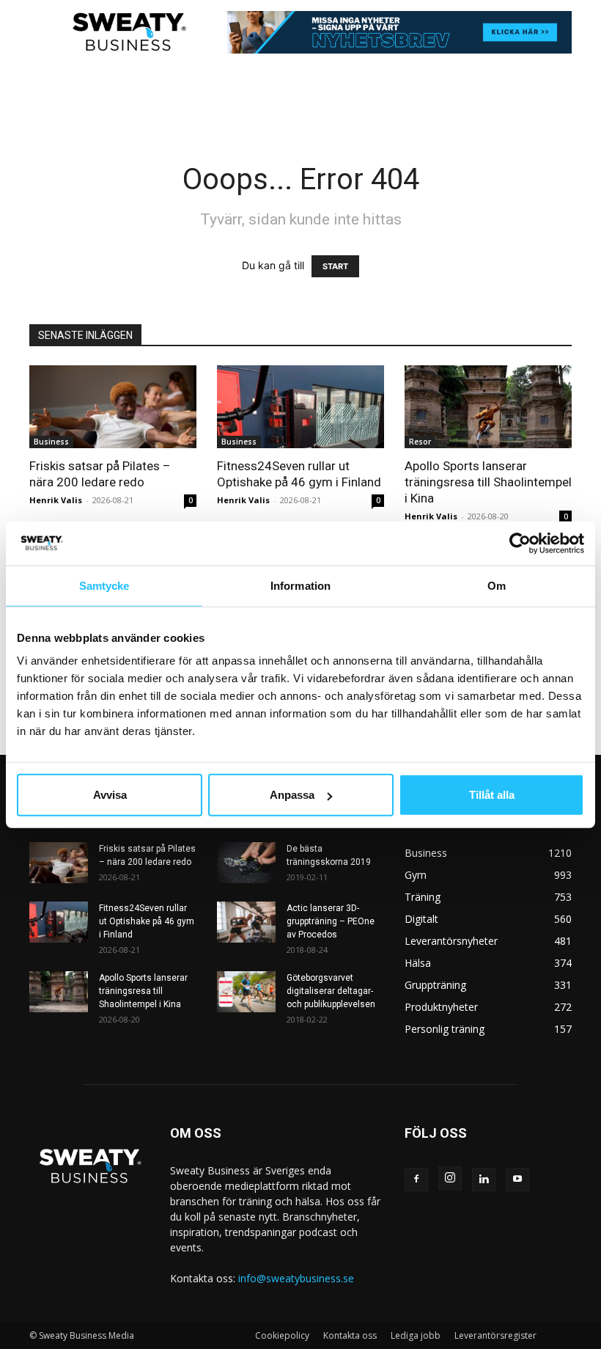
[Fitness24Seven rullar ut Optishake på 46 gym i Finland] (300, 406)
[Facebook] (416, 1179)
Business (51, 441)
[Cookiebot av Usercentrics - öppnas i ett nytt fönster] (520, 543)
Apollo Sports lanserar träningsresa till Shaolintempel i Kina (488, 481)
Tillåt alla (492, 795)
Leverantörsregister (495, 1335)
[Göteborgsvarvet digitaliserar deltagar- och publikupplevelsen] (246, 991)
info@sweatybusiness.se (296, 1278)
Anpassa (292, 795)
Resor (420, 441)
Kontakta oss (350, 1335)
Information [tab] (300, 585)
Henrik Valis (55, 499)
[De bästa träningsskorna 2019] (246, 862)
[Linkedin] (483, 1179)
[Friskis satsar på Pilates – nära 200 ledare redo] (112, 406)
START (335, 266)
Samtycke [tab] (104, 585)
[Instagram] (450, 1178)
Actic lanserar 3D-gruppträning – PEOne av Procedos (331, 921)
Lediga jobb (415, 1335)
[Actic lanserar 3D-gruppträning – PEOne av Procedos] (246, 922)
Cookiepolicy (282, 1335)
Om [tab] (496, 585)
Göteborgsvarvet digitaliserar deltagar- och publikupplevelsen (331, 991)
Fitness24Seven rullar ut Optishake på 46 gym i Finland (146, 921)
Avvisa (110, 795)
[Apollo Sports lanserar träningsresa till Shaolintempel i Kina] (488, 406)
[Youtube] (517, 1179)
